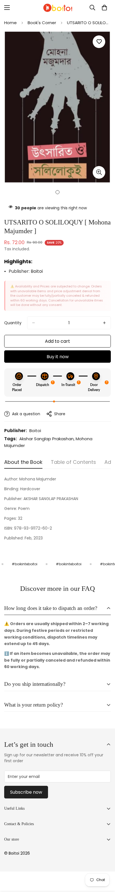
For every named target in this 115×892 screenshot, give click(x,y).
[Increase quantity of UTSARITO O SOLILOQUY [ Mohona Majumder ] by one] (104, 323)
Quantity (12, 323)
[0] (104, 7)
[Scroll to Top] (105, 862)
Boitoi (37, 271)
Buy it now (58, 356)
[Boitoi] (57, 7)
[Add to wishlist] (99, 41)
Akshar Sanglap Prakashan (46, 439)
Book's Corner (42, 23)
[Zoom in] (99, 172)
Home (10, 23)
